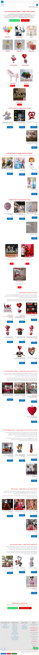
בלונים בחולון (15, 625)
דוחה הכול (8, 653)
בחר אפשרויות (34, 127)
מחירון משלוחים (14, 624)
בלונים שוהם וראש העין (14, 638)
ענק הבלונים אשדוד (15, 639)
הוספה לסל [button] (22, 127)
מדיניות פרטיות (5, 624)
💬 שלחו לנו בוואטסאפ (13, 608)
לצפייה (27, 263)
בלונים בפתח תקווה (15, 632)
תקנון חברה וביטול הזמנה (5, 626)
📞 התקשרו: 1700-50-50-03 (25, 608)
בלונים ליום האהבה (24, 626)
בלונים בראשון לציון (15, 626)
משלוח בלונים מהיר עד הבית (15, 637)
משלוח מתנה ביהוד (15, 636)
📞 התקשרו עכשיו (25, 20)
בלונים (24, 624)
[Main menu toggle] (37, 5)
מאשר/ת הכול (14, 653)
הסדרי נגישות (5, 625)
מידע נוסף (34, 217)
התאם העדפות (3, 653)
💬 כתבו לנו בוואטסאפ (15, 20)
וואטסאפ (35, 648)
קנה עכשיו (26, 85)
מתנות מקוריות (24, 625)
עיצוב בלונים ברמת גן (15, 633)
